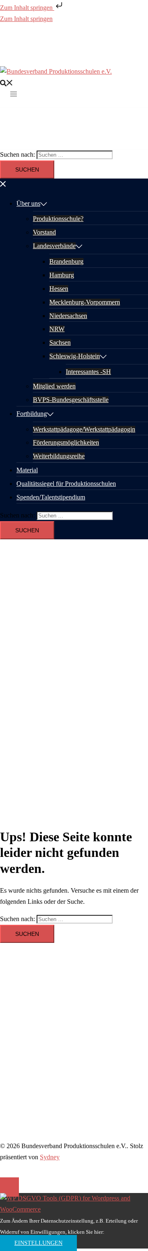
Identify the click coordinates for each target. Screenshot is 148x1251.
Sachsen (60, 342)
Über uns (28, 203)
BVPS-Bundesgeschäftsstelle (71, 399)
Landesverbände (54, 245)
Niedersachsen (68, 315)
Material (27, 470)
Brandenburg (66, 261)
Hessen (58, 288)
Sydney (50, 1157)
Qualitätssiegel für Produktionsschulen (66, 483)
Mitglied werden (54, 386)
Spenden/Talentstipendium (50, 497)
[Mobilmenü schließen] (3, 183)
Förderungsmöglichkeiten (66, 442)
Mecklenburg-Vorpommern (84, 302)
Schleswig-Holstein (74, 356)
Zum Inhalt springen (27, 7)
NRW (57, 328)
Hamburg (61, 275)
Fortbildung (31, 413)
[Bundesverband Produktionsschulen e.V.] (56, 71)
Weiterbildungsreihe (59, 456)
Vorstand (44, 232)
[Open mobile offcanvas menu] (13, 93)
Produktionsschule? (58, 218)
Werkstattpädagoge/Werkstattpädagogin (84, 429)
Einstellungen (38, 1243)
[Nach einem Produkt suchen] (6, 82)
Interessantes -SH (88, 371)
